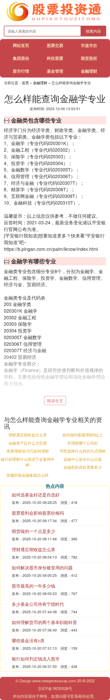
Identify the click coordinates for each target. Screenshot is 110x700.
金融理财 (89, 71)
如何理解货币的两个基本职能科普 (44, 622)
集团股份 (21, 58)
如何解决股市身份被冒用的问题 (42, 567)
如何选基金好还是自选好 (36, 494)
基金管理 (55, 71)
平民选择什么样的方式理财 (83, 451)
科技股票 (55, 58)
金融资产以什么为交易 (27, 443)
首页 (25, 82)
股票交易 (55, 45)
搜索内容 (93, 31)
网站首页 (21, 45)
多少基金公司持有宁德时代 (38, 604)
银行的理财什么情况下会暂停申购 (27, 461)
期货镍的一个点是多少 (33, 531)
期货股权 (89, 58)
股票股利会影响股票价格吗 (38, 513)
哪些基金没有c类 (28, 640)
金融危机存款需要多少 (82, 467)
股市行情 (21, 71)
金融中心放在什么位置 (82, 459)
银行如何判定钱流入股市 (36, 658)
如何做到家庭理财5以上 (82, 434)
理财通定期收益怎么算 (27, 434)
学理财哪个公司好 (82, 443)
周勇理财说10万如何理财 (27, 451)
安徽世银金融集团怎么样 (27, 475)
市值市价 (89, 45)
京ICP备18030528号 (55, 688)
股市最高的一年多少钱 (33, 585)
